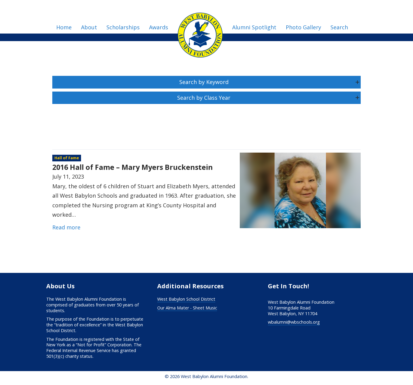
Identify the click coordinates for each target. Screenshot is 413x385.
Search (339, 27)
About (89, 27)
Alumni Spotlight (254, 27)
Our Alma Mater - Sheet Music (187, 308)
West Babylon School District (186, 299)
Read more (66, 227)
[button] (206, 82)
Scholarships (123, 27)
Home (64, 27)
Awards (158, 27)
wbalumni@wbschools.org (294, 322)
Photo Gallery (303, 27)
